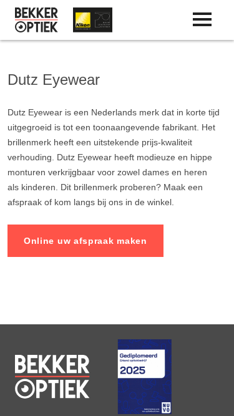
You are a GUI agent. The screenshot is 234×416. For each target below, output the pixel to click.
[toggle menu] (202, 19)
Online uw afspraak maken (85, 241)
